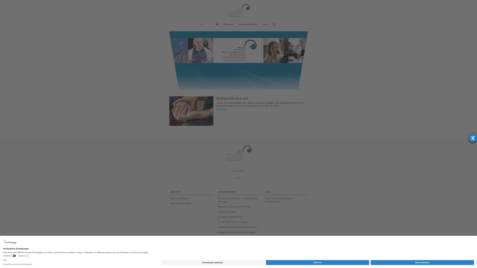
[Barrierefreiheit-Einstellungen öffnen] (473, 138)
